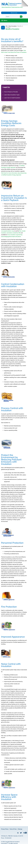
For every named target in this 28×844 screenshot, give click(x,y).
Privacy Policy (4, 829)
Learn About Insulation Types (11, 94)
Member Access (14, 12)
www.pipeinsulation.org (7, 231)
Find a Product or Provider (11, 92)
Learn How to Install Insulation (12, 97)
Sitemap (20, 829)
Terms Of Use (13, 829)
